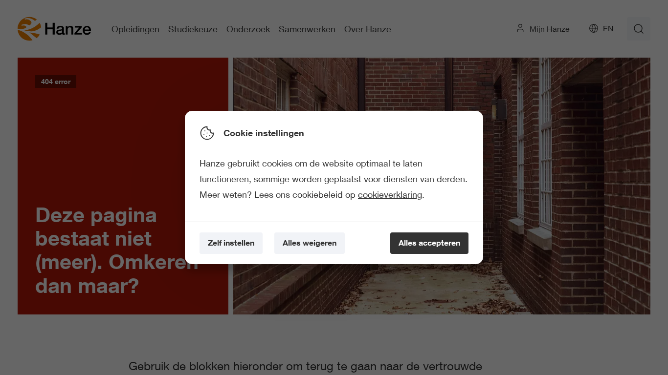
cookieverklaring (390, 194)
